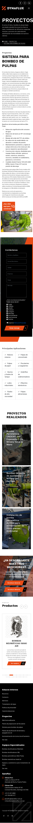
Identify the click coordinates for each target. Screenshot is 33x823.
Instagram (11, 311)
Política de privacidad (9, 707)
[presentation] (26, 606)
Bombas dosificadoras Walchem (12, 749)
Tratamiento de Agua (9, 704)
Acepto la (17, 323)
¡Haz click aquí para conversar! (7, 206)
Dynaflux (11, 810)
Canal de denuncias (8, 711)
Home (6, 41)
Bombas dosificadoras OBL (11, 752)
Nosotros (5, 694)
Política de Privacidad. (20, 323)
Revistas (10, 319)
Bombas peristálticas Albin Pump (13, 756)
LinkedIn (10, 308)
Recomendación (12, 315)
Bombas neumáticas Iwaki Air (11, 759)
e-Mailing (10, 306)
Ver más (4, 740)
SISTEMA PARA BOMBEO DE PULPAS (14, 43)
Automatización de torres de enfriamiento (16, 736)
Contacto (5, 697)
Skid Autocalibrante (8, 720)
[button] (29, 675)
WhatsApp (11, 313)
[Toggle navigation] (29, 8)
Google (10, 304)
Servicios (5, 701)
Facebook (11, 310)
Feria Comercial (12, 317)
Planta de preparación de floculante (13, 724)
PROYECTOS (13, 41)
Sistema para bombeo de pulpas (12, 727)
